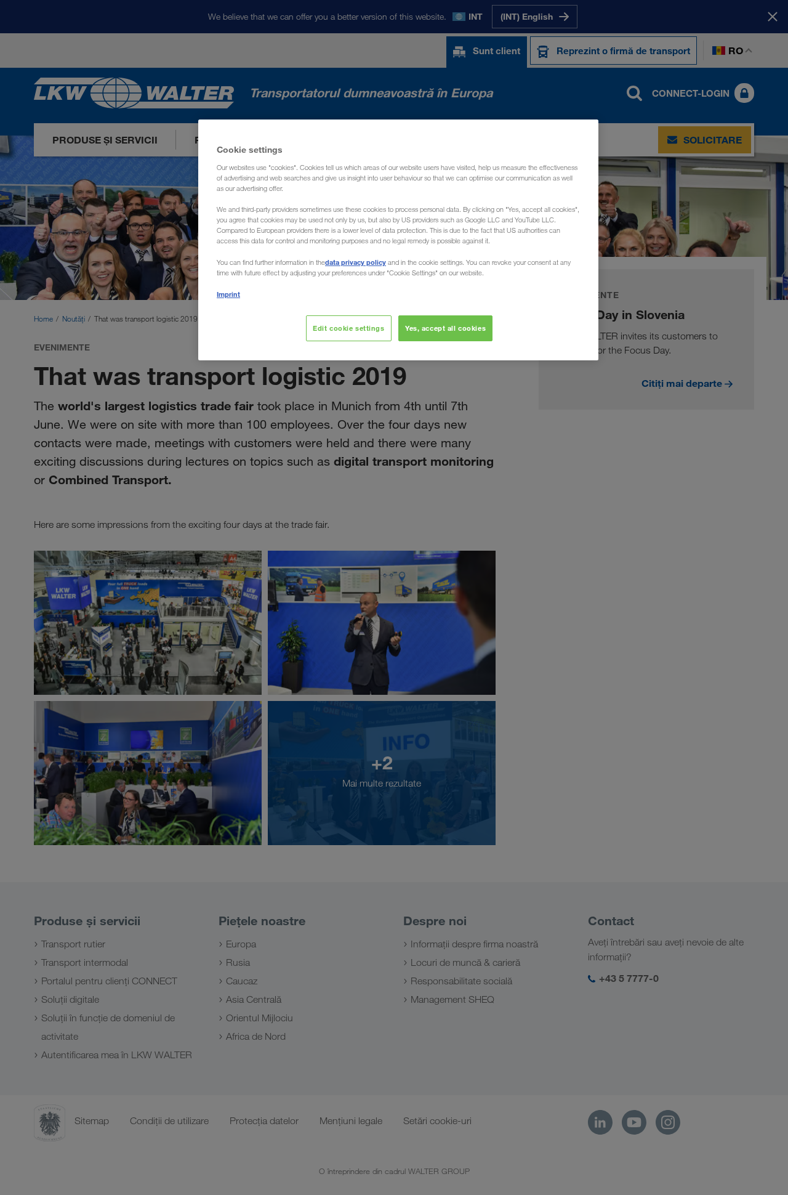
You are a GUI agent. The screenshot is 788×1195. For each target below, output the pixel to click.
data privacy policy (355, 262)
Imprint (228, 294)
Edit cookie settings (348, 328)
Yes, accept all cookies (445, 328)
